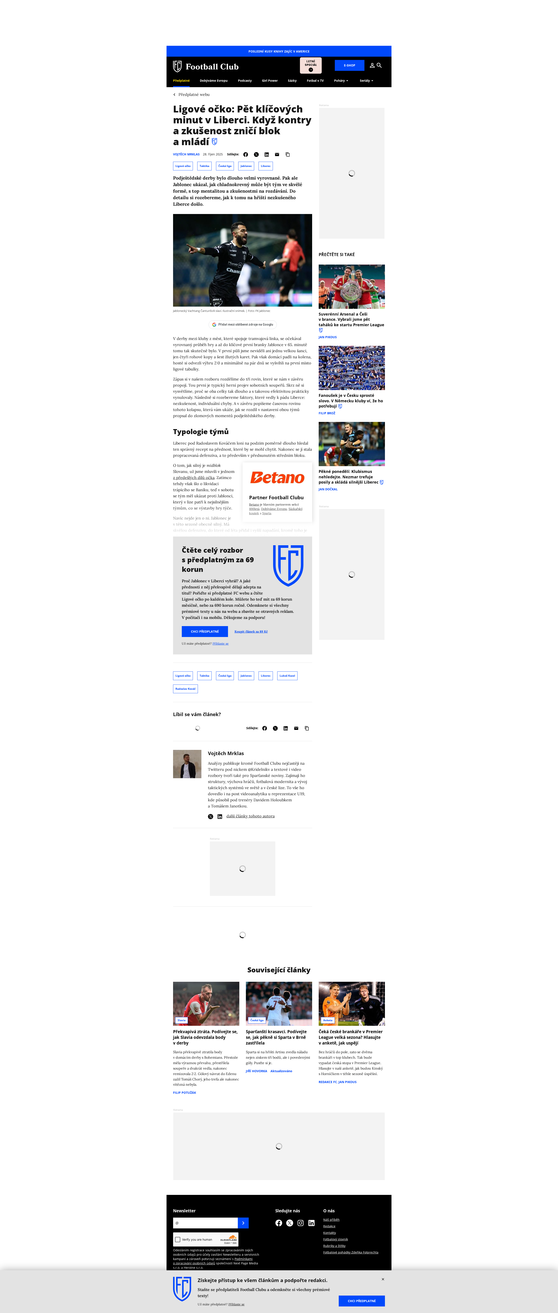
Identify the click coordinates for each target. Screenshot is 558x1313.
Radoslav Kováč (185, 689)
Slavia (181, 1020)
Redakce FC (328, 1082)
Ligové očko (183, 166)
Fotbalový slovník (335, 1239)
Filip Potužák (184, 1092)
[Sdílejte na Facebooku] (245, 154)
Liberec (265, 166)
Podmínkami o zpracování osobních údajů (213, 1261)
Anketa (327, 1020)
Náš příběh (331, 1220)
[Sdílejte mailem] (277, 154)
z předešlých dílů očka (193, 477)
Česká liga (224, 166)
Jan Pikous (328, 337)
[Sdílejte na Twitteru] (256, 154)
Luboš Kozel (287, 676)
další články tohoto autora (250, 816)
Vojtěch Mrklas (186, 154)
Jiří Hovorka (256, 1071)
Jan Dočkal (328, 489)
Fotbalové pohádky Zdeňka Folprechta (350, 1252)
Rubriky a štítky (334, 1246)
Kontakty (329, 1233)
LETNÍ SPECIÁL (311, 63)
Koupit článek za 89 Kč (251, 632)
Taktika (204, 166)
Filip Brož (327, 413)
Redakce (329, 1226)
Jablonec (246, 166)
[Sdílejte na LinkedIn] (267, 154)
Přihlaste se (221, 643)
